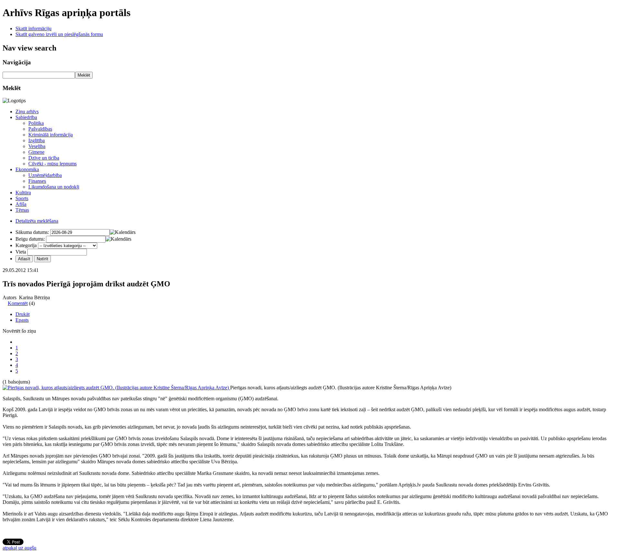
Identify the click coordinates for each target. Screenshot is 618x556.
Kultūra (23, 192)
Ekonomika (27, 169)
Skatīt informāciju (33, 28)
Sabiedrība (26, 117)
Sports (21, 198)
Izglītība (36, 140)
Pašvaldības (40, 129)
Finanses (37, 181)
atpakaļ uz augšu (19, 548)
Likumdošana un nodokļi (53, 187)
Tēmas (22, 210)
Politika (36, 123)
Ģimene (36, 152)
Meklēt (84, 75)
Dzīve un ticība (43, 158)
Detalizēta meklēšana (36, 221)
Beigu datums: (30, 239)
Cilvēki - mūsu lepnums (52, 163)
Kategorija (26, 245)
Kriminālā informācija (50, 134)
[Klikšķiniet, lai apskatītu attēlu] (116, 387)
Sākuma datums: (32, 232)
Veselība (36, 146)
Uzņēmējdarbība (45, 175)
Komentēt (18, 303)
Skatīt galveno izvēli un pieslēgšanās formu (59, 34)
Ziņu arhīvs (27, 111)
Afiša (20, 204)
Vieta (20, 252)
